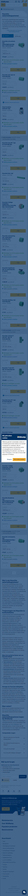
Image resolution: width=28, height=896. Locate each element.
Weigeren (9, 459)
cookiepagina (8, 452)
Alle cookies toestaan (19, 459)
